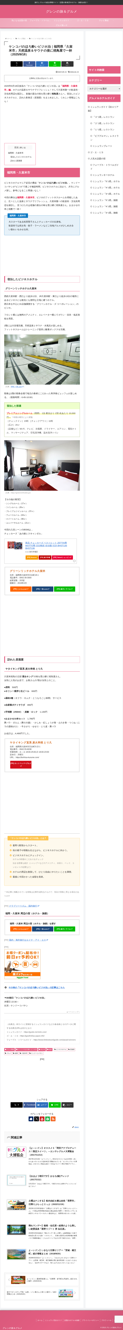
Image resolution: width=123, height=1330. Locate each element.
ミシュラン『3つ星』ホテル (106, 194)
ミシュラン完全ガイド (53, 1320)
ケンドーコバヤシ (37, 1053)
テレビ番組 (10, 1049)
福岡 (50, 1049)
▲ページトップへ (73, 1012)
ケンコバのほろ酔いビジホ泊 (27, 1049)
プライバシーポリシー (90, 1320)
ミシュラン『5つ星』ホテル (106, 181)
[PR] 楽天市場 (45, 557)
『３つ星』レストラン (103, 117)
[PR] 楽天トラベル (64, 589)
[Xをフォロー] (36, 1118)
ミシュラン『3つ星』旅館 (105, 213)
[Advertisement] (42, 123)
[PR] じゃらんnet (20, 589)
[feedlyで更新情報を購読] (47, 1118)
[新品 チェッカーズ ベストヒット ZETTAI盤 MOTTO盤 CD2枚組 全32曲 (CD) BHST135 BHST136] (15, 545)
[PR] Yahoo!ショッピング (62, 557)
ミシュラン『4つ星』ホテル (106, 187)
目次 (16, 147)
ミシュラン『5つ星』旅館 (105, 200)
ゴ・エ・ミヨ (96, 152)
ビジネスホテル (61, 1049)
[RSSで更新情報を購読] (53, 1118)
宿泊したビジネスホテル (21, 157)
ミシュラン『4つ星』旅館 (105, 206)
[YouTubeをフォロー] (42, 1118)
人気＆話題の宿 (97, 158)
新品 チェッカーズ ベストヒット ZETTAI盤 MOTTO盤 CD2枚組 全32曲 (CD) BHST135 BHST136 (46, 545)
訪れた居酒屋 (16, 161)
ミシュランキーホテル (103, 175)
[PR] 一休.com (16, 387)
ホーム (40, 1320)
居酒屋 (72, 1049)
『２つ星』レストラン (103, 123)
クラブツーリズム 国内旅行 (23, 906)
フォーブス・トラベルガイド (104, 167)
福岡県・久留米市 (15, 153)
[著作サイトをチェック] (31, 1118)
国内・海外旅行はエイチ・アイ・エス (27, 940)
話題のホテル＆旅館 (72, 1320)
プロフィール (106, 1320)
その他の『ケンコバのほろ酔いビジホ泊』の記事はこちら (37, 987)
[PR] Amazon (32, 557)
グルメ (9, 1053)
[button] (67, 64)
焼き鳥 (43, 1049)
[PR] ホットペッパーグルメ (20, 763)
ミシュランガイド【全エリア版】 (103, 109)
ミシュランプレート (102, 146)
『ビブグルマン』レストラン (104, 138)
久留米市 (24, 1053)
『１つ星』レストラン (103, 129)
